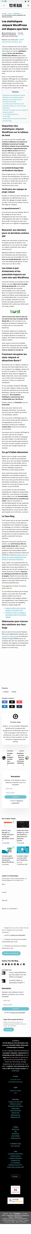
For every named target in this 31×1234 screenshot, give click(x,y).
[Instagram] (9, 964)
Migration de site (15, 1104)
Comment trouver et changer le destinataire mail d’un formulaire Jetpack (15, 615)
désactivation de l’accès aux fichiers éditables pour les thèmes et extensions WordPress (15, 557)
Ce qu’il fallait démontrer (11, 114)
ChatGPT (21, 40)
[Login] (28, 1)
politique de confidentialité (18, 935)
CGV (15, 1093)
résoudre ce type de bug (10, 636)
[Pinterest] (19, 701)
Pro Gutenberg (15, 1162)
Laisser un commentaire (11, 953)
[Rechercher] (3, 5)
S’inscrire (15, 1009)
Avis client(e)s (15, 1146)
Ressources (15, 1129)
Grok (20, 42)
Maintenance (15, 1108)
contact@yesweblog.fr (15, 1082)
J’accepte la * (15, 935)
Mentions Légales (15, 1090)
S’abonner (15, 797)
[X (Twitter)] (12, 701)
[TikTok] (21, 964)
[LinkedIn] (4, 706)
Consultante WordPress (15, 1153)
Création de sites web (15, 1101)
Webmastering (15, 1115)
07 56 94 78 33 (15, 1079)
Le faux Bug (6, 116)
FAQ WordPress (15, 1156)
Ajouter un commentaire (10, 908)
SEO (15, 1131)
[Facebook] (4, 701)
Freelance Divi (15, 1160)
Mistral (9, 42)
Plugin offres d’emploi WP (15, 1167)
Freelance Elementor (15, 1158)
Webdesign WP (15, 1117)
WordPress (21, 34)
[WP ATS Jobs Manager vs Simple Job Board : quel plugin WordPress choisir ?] (8, 824)
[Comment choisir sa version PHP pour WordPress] (23, 849)
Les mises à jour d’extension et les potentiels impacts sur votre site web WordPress (14, 106)
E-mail (4, 892)
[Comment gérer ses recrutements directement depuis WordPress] (8, 849)
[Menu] (28, 5)
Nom (4, 884)
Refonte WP (15, 1113)
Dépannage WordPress (15, 1106)
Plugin (14, 691)
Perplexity (15, 42)
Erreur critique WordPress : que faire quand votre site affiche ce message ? (18, 975)
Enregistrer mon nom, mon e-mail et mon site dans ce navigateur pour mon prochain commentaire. (15, 930)
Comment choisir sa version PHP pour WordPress (22, 858)
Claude (4, 42)
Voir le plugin (8, 1029)
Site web (4, 900)
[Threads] (12, 706)
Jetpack (4, 53)
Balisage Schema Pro (15, 1165)
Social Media (15, 1136)
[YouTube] (18, 964)
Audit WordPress (15, 1110)
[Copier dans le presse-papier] (19, 706)
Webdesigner (18, 1217)
